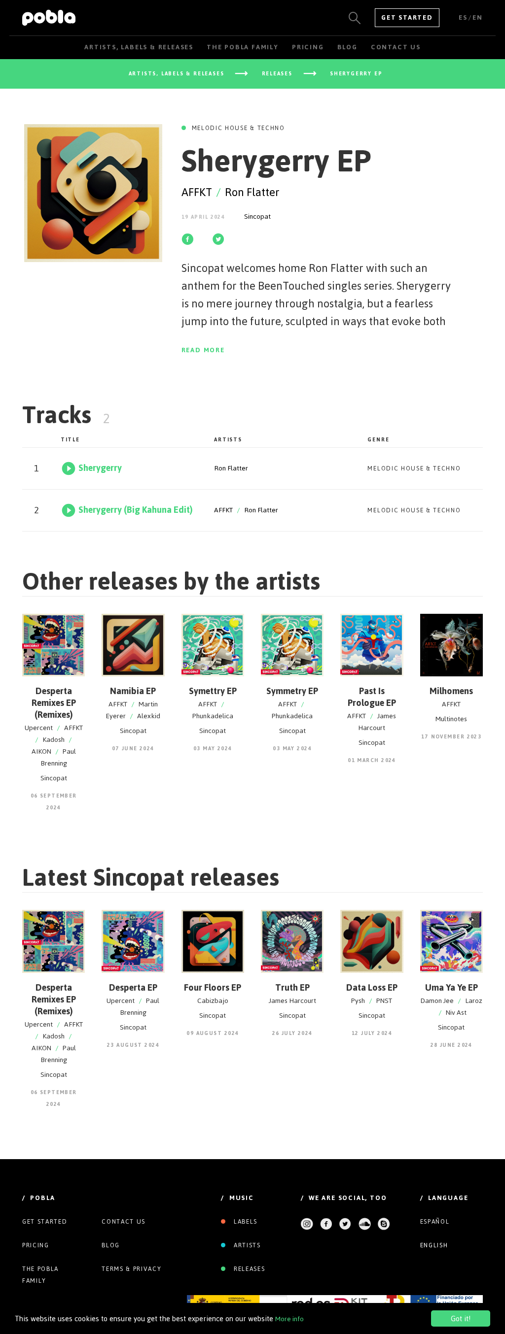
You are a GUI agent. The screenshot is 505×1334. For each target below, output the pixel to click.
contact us (123, 1222)
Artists (245, 1245)
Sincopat (257, 216)
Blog (111, 1245)
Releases (248, 1269)
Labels (244, 1222)
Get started (44, 1222)
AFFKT (196, 192)
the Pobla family (40, 1275)
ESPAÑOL (435, 1222)
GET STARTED (407, 17)
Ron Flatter (252, 192)
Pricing (35, 1245)
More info (289, 1319)
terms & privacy (131, 1269)
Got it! (460, 1318)
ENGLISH (434, 1245)
